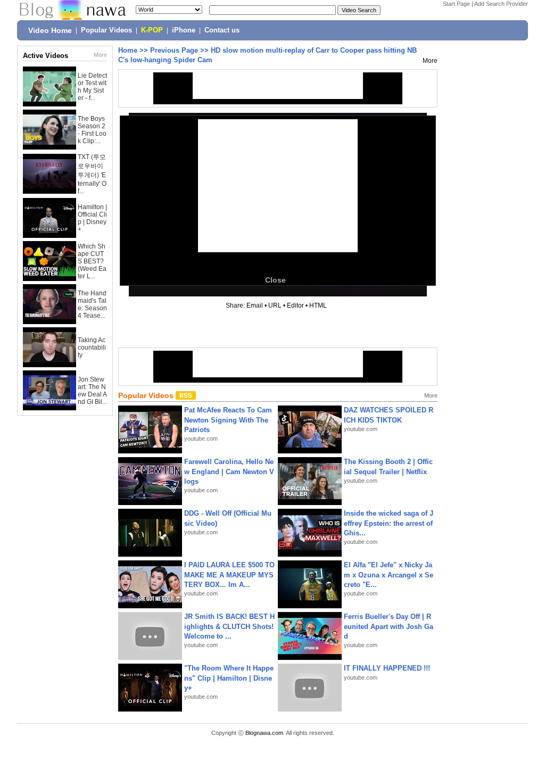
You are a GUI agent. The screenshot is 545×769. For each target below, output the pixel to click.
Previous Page (174, 50)
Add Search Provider (501, 4)
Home (127, 50)
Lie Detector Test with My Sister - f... (92, 87)
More (100, 55)
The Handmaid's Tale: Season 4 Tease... (92, 304)
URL (275, 305)
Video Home (50, 30)
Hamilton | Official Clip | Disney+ (92, 218)
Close (275, 280)
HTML (318, 305)
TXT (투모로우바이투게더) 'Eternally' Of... (92, 174)
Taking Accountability (92, 347)
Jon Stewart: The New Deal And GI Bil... (92, 391)
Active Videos (45, 56)
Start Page (456, 4)
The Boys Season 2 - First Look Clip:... (92, 130)
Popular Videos (106, 30)
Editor (295, 305)
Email (254, 305)
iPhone (183, 30)
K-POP (152, 30)
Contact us (222, 30)
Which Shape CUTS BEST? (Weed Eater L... (92, 261)
